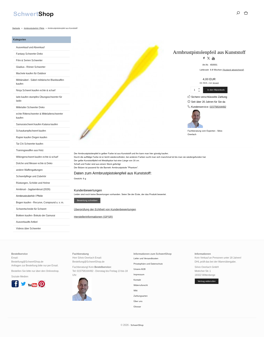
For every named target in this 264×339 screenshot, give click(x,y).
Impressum (139, 274)
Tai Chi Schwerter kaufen (29, 143)
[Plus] (199, 89)
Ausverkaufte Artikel (27, 222)
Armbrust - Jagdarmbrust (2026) (33, 189)
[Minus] (199, 91)
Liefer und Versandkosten (146, 258)
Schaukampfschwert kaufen (31, 130)
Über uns (138, 301)
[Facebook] (15, 287)
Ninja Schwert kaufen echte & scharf (35, 90)
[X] (23, 287)
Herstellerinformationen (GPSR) (93, 216)
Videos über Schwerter (28, 228)
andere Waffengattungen (29, 170)
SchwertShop (137, 325)
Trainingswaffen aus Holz (30, 150)
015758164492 (218, 106)
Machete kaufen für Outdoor (31, 73)
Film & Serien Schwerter (29, 60)
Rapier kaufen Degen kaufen (31, 137)
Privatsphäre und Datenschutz (148, 264)
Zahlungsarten (141, 296)
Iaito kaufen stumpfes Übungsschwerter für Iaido (39, 99)
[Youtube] (32, 287)
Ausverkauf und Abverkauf (30, 47)
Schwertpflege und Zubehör (31, 176)
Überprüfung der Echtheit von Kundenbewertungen (105, 209)
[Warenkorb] (246, 14)
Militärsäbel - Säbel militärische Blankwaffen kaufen (40, 82)
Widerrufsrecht (141, 285)
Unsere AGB (139, 269)
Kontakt (137, 280)
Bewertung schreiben (87, 200)
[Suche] (238, 14)
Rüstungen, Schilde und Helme (33, 183)
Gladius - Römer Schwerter (30, 67)
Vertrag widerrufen (207, 281)
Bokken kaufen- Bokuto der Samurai (35, 215)
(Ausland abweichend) (233, 70)
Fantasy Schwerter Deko (29, 53)
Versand (216, 83)
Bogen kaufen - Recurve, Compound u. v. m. (40, 202)
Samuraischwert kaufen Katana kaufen (37, 124)
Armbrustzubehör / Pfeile (29, 196)
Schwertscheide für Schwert (31, 209)
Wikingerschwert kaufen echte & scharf (37, 157)
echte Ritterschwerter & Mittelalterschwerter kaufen (39, 115)
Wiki (136, 290)
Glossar (137, 306)
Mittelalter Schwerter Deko (30, 107)
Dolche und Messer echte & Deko (34, 163)
